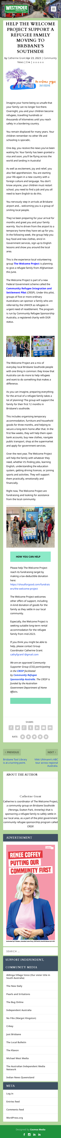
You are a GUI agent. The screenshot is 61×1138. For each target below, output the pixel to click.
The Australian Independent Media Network (25, 1068)
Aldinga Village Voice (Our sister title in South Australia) (28, 976)
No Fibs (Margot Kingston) (21, 1018)
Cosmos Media (37, 1129)
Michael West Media (17, 1058)
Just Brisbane (13, 1034)
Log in (9, 1093)
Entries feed (13, 1101)
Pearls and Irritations (18, 994)
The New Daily (14, 985)
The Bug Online (14, 1002)
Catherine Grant (17, 58)
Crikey (9, 1026)
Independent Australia (18, 1010)
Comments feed (15, 1109)
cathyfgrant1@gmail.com (24, 654)
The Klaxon (12, 1050)
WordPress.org (14, 1117)
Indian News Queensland (20, 1077)
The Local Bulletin (16, 1042)
